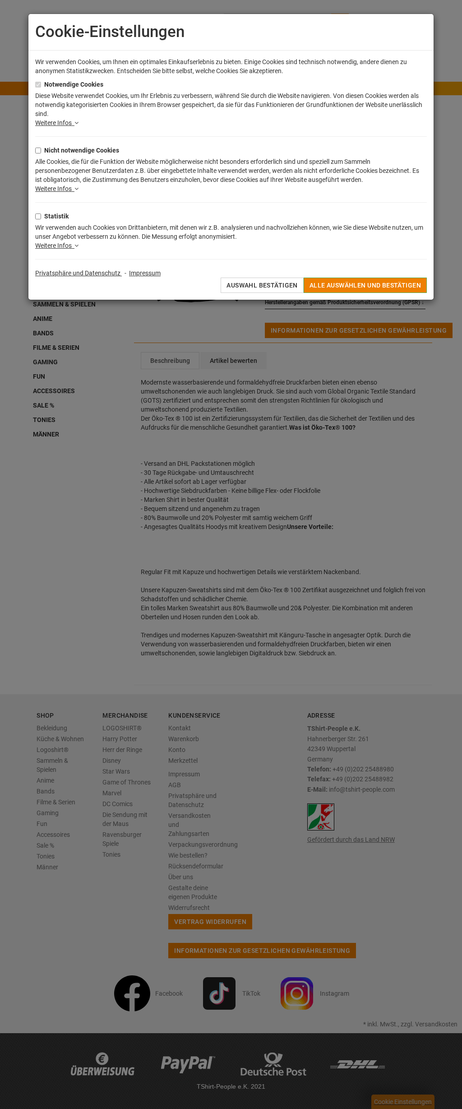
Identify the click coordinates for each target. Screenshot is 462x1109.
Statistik (56, 216)
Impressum (145, 273)
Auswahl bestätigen (262, 285)
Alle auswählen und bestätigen (365, 285)
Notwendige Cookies (73, 84)
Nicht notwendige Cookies (81, 150)
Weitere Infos (54, 122)
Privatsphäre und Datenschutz (78, 273)
